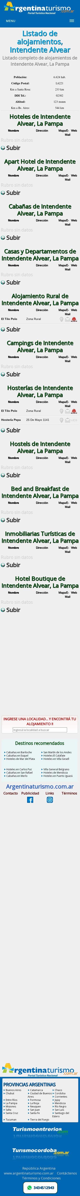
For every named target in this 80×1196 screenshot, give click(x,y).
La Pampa (11, 1103)
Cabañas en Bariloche (19, 752)
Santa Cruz (12, 1113)
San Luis (59, 1110)
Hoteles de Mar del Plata (20, 759)
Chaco (58, 1090)
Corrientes (61, 1096)
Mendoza (60, 1103)
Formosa (35, 1100)
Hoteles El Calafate (54, 755)
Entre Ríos (11, 1100)
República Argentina (39, 1168)
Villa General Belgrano (56, 769)
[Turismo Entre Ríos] (40, 1144)
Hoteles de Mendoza (55, 772)
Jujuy (57, 1100)
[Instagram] (50, 801)
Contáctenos (67, 1173)
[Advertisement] (40, 669)
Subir (12, 148)
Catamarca (36, 1090)
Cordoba (60, 1093)
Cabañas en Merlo (16, 776)
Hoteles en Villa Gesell (56, 759)
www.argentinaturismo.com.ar (29, 1173)
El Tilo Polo (9, 319)
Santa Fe (35, 1113)
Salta (8, 1110)
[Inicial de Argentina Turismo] (40, 13)
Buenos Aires (13, 1090)
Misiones (11, 1106)
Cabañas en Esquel (17, 755)
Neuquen (35, 1106)
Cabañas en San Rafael (19, 772)
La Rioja (34, 1103)
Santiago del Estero (60, 1114)
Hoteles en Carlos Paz (19, 769)
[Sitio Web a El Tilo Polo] (74, 321)
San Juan (35, 1110)
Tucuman (11, 1119)
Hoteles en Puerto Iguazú (58, 776)
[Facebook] (30, 801)
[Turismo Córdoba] (40, 1164)
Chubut (10, 1093)
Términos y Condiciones (41, 1178)
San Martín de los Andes (57, 752)
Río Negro (60, 1106)
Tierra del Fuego (39, 1119)
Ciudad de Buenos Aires (40, 1095)
